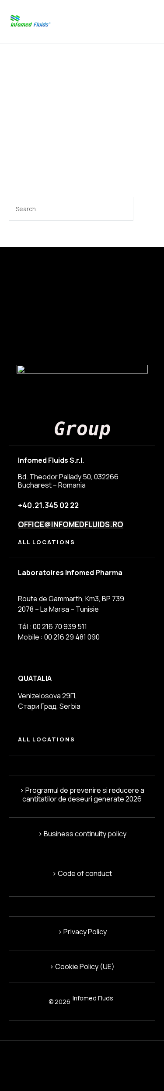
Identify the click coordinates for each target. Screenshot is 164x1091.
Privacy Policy (85, 931)
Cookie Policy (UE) (84, 966)
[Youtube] (77, 1058)
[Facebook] (56, 1058)
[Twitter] (34, 1058)
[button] (150, 22)
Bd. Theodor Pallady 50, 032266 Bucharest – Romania (68, 481)
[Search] (143, 209)
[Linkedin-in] (13, 1058)
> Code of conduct (82, 873)
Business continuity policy (84, 833)
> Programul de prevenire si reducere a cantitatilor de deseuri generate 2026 (82, 794)
